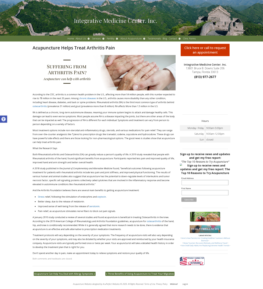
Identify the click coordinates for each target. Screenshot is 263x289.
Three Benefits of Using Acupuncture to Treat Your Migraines (140, 273)
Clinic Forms (189, 38)
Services (96, 38)
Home (70, 38)
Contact (173, 38)
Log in (185, 284)
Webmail (174, 284)
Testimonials (154, 38)
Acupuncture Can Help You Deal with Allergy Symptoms (64, 273)
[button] (3, 119)
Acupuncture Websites (82, 284)
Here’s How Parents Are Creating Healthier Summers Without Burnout (205, 239)
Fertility (110, 38)
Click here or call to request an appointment (205, 49)
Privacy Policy (161, 284)
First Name (186, 188)
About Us (81, 38)
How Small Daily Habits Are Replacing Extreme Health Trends (205, 245)
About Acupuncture (131, 38)
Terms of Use (149, 284)
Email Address (187, 178)
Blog (165, 38)
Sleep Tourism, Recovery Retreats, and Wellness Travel (205, 243)
